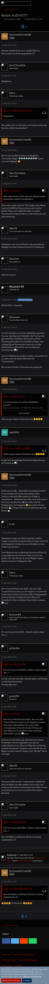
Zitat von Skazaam (14, 396)
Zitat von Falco (11, 190)
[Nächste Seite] (30, 27)
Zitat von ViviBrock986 (16, 448)
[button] (32, 3)
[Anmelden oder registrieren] (38, 3)
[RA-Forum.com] (16, 3)
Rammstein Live (24, 860)
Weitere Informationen (11, 980)
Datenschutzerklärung (32, 977)
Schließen (27, 980)
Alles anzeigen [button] (24, 413)
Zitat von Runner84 (14, 664)
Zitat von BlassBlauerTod (17, 110)
